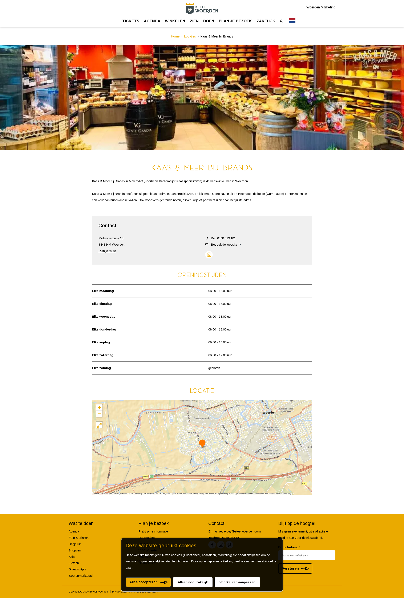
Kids (72, 556)
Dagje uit (75, 544)
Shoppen (75, 550)
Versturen (290, 568)
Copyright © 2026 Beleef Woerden (88, 591)
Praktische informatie (153, 531)
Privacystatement (122, 591)
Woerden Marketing (320, 7)
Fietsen (74, 563)
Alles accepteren (143, 582)
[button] (202, 443)
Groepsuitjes (77, 569)
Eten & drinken (79, 537)
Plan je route (107, 251)
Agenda (74, 531)
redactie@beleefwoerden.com (240, 531)
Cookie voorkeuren (147, 591)
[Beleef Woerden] (202, 9)
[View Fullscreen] (99, 425)
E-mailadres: (289, 547)
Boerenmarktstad (81, 575)
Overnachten (147, 537)
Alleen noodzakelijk (193, 582)
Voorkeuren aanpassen (237, 582)
